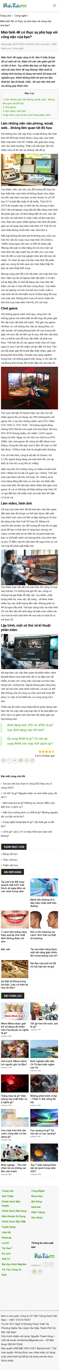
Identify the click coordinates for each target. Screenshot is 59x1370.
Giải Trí (6, 1258)
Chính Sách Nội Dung (14, 1210)
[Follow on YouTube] (39, 1271)
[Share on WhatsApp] (3, 760)
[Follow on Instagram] (51, 1264)
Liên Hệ (6, 1232)
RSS (4, 1274)
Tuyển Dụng (8, 1227)
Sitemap (6, 1237)
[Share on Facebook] (9, 760)
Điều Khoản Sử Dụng (13, 1216)
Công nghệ (17, 48)
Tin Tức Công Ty (11, 1269)
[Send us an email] (34, 1271)
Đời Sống (36, 1201)
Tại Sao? (7, 1248)
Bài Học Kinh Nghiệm (14, 1264)
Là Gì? (5, 1243)
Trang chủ (8, 1191)
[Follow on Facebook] (45, 1264)
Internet (35, 1207)
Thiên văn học (10, 865)
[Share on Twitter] (15, 760)
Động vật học (10, 854)
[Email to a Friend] (20, 760)
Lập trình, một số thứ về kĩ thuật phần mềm (27, 115)
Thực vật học (10, 859)
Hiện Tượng (38, 1212)
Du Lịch (6, 1253)
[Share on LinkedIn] (32, 760)
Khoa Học (37, 1196)
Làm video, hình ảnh (14, 111)
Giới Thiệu (7, 1196)
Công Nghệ (37, 1191)
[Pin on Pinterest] (26, 760)
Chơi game (9, 107)
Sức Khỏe (37, 1217)
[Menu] (55, 5)
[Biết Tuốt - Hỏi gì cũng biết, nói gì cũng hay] (20, 6)
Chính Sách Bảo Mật (14, 1221)
